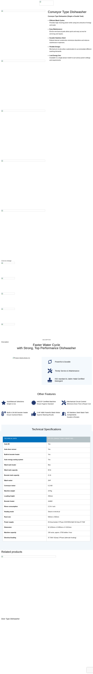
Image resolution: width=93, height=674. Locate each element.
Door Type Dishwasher (10, 619)
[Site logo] (47, 3)
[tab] (47, 340)
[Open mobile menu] (2, 3)
